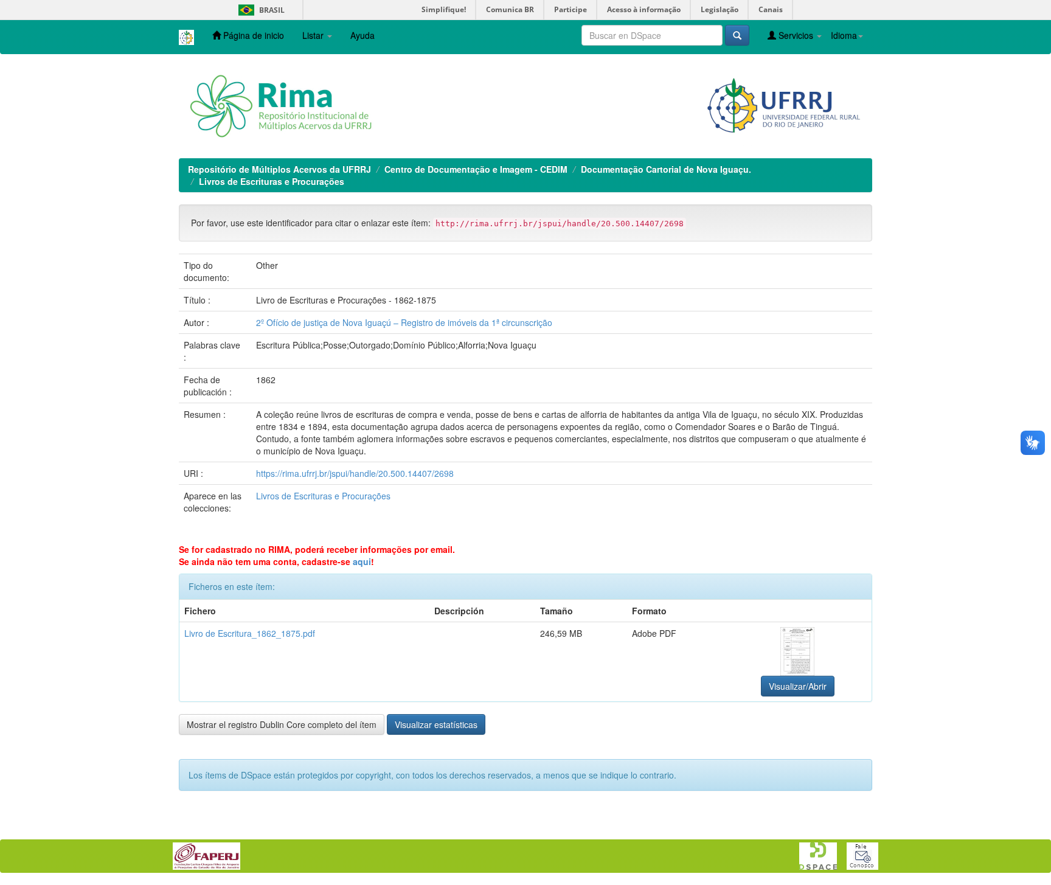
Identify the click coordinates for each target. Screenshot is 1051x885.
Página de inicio (252, 35)
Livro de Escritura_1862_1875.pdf (249, 633)
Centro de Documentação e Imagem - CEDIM (475, 169)
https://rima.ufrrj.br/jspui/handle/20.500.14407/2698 (355, 473)
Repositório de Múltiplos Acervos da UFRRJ (279, 169)
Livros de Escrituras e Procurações (271, 181)
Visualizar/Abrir (798, 686)
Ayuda (362, 35)
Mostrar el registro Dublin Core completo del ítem (281, 724)
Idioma (844, 35)
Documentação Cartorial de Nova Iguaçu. (666, 169)
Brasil (259, 10)
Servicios (796, 35)
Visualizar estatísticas (436, 724)
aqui (362, 561)
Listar (314, 35)
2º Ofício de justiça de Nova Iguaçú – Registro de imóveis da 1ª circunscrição (404, 322)
